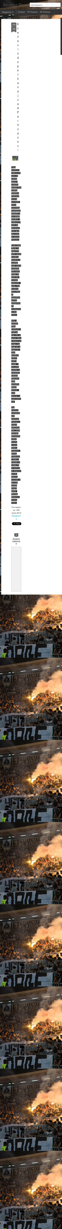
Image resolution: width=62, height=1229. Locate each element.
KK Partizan (45, 11)
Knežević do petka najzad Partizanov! (18, 87)
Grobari (21, 11)
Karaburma (16, 517)
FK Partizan (32, 11)
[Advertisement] (37, 68)
